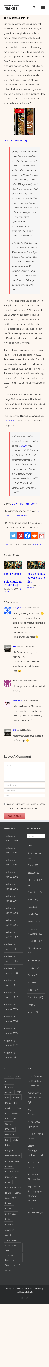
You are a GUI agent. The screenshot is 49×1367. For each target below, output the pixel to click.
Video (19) (33, 1012)
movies (8, 1182)
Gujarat (8, 1123)
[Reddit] (34, 535)
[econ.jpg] (24, 121)
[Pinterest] (20, 535)
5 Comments (37, 544)
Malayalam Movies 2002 (11, 874)
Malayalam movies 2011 (11, 982)
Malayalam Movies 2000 (11, 850)
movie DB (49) (35, 941)
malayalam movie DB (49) (35, 931)
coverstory (22, 140)
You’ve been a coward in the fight (36, 577)
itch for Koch (10, 420)
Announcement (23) (35, 855)
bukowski (9, 1086)
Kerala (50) (33, 914)
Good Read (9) (35, 892)
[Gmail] (41, 535)
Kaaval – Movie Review (35, 1164)
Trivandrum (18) (35, 997)
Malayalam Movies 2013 (11, 1006)
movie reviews (11, 1176)
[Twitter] (13, 535)
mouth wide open (12, 1171)
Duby (16, 1102)
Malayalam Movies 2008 (11, 946)
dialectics (16, 1097)
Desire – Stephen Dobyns (35, 1210)
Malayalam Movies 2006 (11, 922)
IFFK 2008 (9, 1134)
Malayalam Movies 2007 (11, 934)
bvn (7, 544)
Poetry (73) (33, 968)
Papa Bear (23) (35, 960)
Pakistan (8, 1203)
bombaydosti (17, 607)
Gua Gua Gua (10, 1118)
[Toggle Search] (34, 7)
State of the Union (12, 1240)
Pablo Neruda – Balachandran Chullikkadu (35, 1080)
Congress (9, 1092)
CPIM (19, 1092)
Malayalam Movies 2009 (11, 958)
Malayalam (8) (34, 921)
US (19, 1265)
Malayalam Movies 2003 (11, 886)
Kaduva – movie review (35, 1136)
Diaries (8, 1102)
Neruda (8, 1192)
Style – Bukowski (32, 1111)
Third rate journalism (9, 1258)
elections (17, 1108)
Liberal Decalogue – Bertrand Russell (35, 1150)
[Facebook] (27, 535)
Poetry (8, 1208)
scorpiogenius (17, 700)
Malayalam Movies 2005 (11, 910)
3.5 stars (9, 1076)
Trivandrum (10, 1265)
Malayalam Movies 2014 (11, 1018)
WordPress (38, 1288)
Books (7, 1081)
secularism (9, 1229)
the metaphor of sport (11, 1248)
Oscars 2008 (10, 1198)
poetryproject (10, 1213)
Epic (7, 1113)
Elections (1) (33, 872)
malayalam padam (12, 1161)
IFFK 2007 (9, 1129)
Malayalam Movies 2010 (11, 970)
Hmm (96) (33, 899)
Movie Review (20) (34, 950)
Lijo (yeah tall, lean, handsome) (26, 503)
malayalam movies (12, 1155)
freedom (15, 1113)
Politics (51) (33, 975)
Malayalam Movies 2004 (11, 898)
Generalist (24, 1288)
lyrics (7, 1145)
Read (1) (32, 982)
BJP (17, 1076)
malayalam (9, 1150)
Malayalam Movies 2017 (11, 1043)
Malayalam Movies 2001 (11, 862)
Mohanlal (9, 1166)
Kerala (15, 1139)
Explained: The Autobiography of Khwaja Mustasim (35, 1193)
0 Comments (33, 586)
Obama (18, 1192)
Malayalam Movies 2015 (11, 1031)
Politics (8, 1219)
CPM (7, 1097)
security (8, 1235)
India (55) (32, 907)
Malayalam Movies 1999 (11, 838)
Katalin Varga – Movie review (35, 1176)
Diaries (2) (33, 865)
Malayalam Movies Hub (10, 1055)
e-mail (7, 1108)
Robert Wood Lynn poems (34, 1124)
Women (8, 1270)
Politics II (9, 1224)
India (7, 1139)
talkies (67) (33, 990)
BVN (14, 646)
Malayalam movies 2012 (11, 994)
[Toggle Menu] (43, 7)
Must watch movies (13, 1187)
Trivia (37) (32, 1005)
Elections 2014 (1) (35, 882)
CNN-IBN (22, 446)
